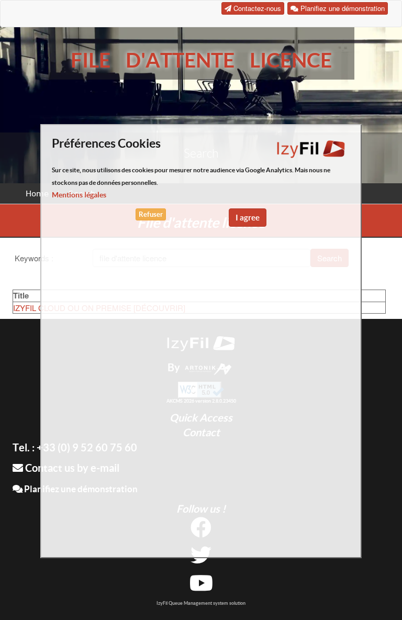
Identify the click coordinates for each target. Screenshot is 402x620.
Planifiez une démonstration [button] (341, 8)
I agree (248, 217)
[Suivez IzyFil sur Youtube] (201, 587)
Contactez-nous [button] (256, 8)
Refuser (151, 214)
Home (37, 193)
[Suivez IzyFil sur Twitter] (201, 559)
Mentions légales (79, 195)
